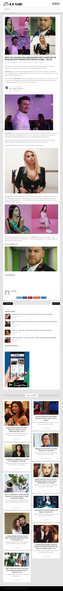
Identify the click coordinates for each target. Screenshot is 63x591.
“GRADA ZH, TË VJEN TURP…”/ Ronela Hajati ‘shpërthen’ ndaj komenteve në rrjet (32, 330)
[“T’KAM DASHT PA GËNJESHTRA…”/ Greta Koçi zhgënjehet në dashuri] (16, 450)
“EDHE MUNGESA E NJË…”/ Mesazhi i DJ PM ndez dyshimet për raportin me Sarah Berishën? (34, 337)
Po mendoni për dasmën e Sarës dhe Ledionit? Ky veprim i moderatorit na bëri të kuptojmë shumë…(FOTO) (46, 546)
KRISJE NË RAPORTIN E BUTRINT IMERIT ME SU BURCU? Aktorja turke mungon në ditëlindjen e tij (34, 322)
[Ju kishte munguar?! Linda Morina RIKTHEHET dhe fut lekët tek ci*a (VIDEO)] (46, 408)
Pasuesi (55, 303)
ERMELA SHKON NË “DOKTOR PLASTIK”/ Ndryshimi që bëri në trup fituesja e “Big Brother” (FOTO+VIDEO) (46, 481)
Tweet (19, 297)
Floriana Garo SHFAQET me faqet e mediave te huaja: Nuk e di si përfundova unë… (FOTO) (17, 429)
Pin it (31, 297)
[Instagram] (58, 4)
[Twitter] (53, 4)
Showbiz (25, 62)
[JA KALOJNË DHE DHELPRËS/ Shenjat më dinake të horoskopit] (46, 502)
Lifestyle (20, 62)
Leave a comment (39, 62)
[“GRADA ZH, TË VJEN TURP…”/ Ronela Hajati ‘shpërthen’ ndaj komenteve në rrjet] (7, 332)
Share (25, 297)
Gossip (15, 62)
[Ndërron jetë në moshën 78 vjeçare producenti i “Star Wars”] (46, 440)
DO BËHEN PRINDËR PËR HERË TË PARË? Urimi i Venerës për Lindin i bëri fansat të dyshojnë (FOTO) (17, 538)
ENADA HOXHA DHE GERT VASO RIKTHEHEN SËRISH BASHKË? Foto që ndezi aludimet (32, 314)
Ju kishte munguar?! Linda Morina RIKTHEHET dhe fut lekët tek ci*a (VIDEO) (46, 418)
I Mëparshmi (9, 303)
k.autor (31, 62)
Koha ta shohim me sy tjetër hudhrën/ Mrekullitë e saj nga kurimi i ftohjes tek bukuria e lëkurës (17, 496)
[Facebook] (56, 4)
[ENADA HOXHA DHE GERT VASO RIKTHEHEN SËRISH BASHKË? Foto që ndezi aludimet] (7, 316)
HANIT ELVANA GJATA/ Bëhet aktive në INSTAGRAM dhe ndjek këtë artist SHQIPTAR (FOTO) (17, 570)
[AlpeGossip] (13, 3)
